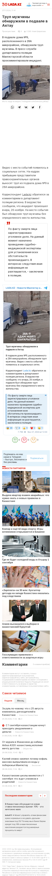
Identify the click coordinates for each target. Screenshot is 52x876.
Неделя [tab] (8, 700)
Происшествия (8, 31)
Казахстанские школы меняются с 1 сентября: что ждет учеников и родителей (23, 778)
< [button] (40, 795)
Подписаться (36, 458)
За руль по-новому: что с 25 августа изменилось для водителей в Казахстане (22, 711)
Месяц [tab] (20, 700)
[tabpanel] (26, 747)
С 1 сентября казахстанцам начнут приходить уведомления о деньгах (24, 728)
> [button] (44, 795)
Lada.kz (26, 194)
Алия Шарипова (39, 31)
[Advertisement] (26, 137)
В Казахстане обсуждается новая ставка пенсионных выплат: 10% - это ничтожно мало (24, 806)
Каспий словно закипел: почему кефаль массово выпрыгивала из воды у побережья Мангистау (24, 762)
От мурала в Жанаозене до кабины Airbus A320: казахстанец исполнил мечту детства (22, 745)
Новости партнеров (14, 468)
